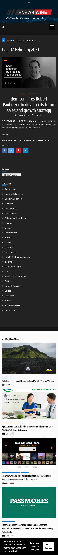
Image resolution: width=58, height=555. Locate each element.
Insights (8, 261)
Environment (11, 232)
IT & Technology (32, 94)
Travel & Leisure (12, 305)
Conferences (11, 208)
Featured (9, 247)
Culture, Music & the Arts (17, 218)
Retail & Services (13, 286)
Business (21, 94)
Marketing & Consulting (16, 276)
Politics (8, 281)
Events (8, 237)
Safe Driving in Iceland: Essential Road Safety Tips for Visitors (28, 381)
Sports (8, 300)
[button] (19, 551)
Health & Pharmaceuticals (17, 257)
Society (8, 290)
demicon (16, 140)
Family (8, 242)
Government (11, 252)
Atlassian (8, 140)
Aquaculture (10, 189)
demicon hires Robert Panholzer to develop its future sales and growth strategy (29, 104)
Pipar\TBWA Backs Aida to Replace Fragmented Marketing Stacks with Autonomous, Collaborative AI (26, 477)
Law (7, 271)
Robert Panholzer (42, 140)
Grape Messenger (27, 140)
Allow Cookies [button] (48, 546)
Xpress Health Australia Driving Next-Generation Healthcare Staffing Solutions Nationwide (27, 428)
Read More (5, 134)
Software (9, 295)
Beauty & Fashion (13, 198)
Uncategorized (12, 310)
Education (9, 223)
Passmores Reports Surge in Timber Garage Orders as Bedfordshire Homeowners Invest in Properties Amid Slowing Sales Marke (27, 528)
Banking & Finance (14, 194)
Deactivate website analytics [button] (35, 546)
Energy (8, 227)
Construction (11, 213)
